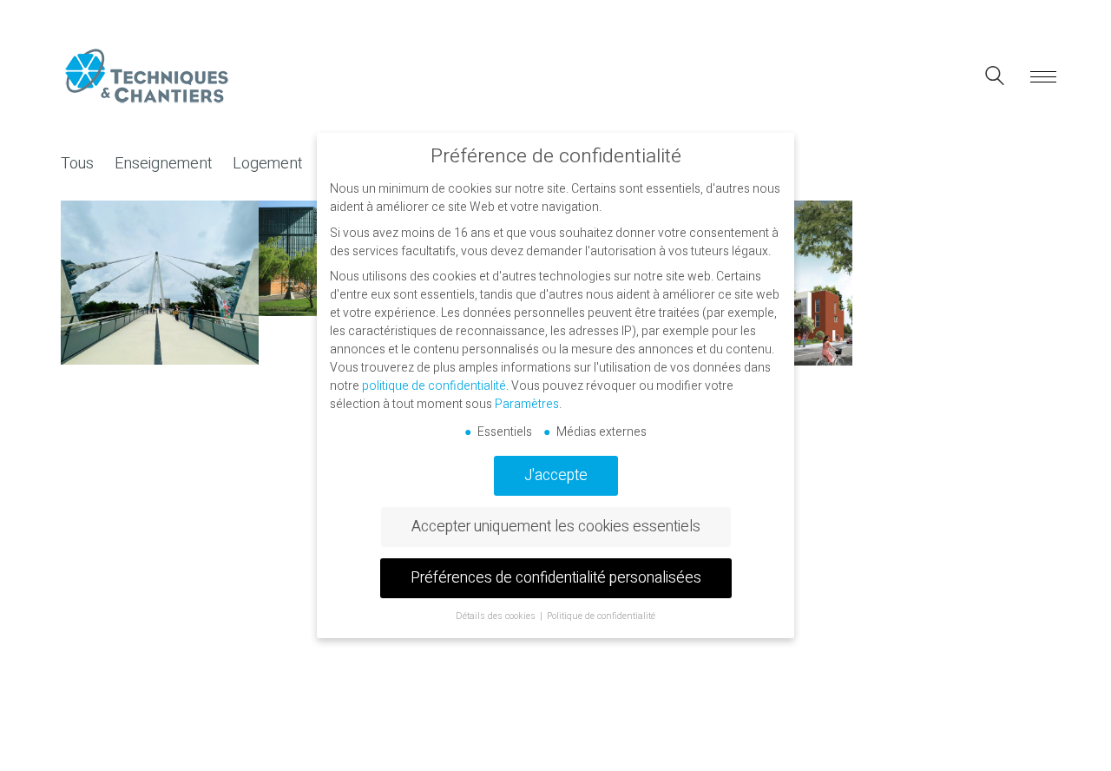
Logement (267, 164)
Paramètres (527, 404)
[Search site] (994, 78)
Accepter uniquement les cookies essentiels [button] (555, 526)
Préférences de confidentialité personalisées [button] (556, 578)
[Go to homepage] (147, 76)
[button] (1040, 77)
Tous (77, 164)
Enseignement (163, 164)
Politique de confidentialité (601, 616)
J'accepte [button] (556, 475)
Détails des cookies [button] (497, 616)
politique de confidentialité (434, 386)
